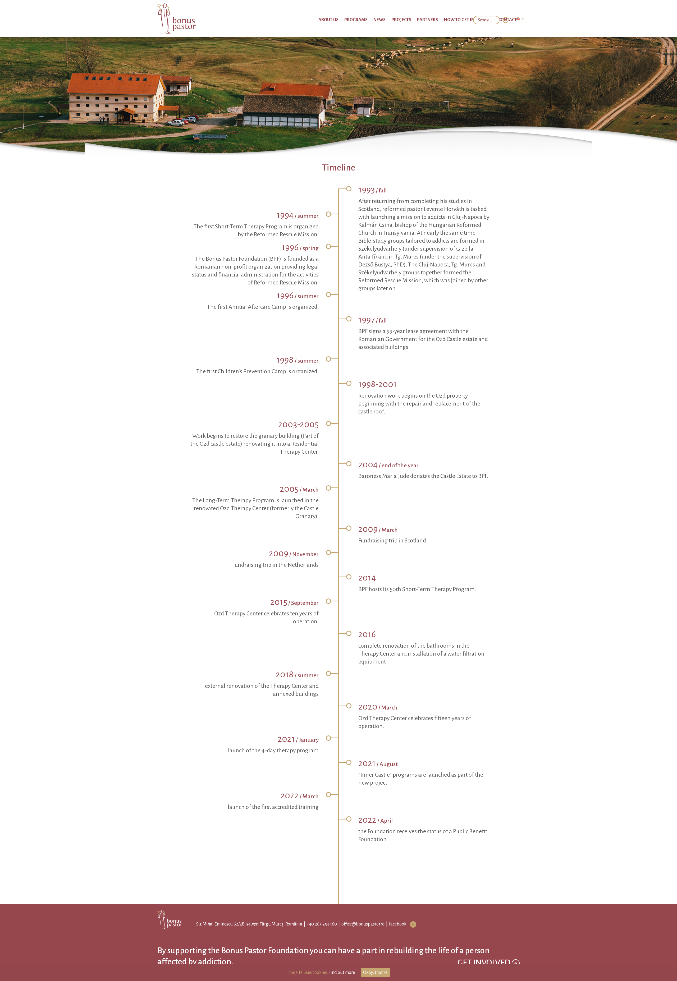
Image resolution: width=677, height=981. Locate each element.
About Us (364, 20)
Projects (423, 20)
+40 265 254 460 (317, 924)
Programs (386, 20)
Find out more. (341, 972)
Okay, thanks (375, 972)
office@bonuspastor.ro (358, 924)
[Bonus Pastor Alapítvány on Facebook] (408, 924)
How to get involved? (477, 20)
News (405, 20)
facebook (393, 924)
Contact (509, 20)
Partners (444, 20)
